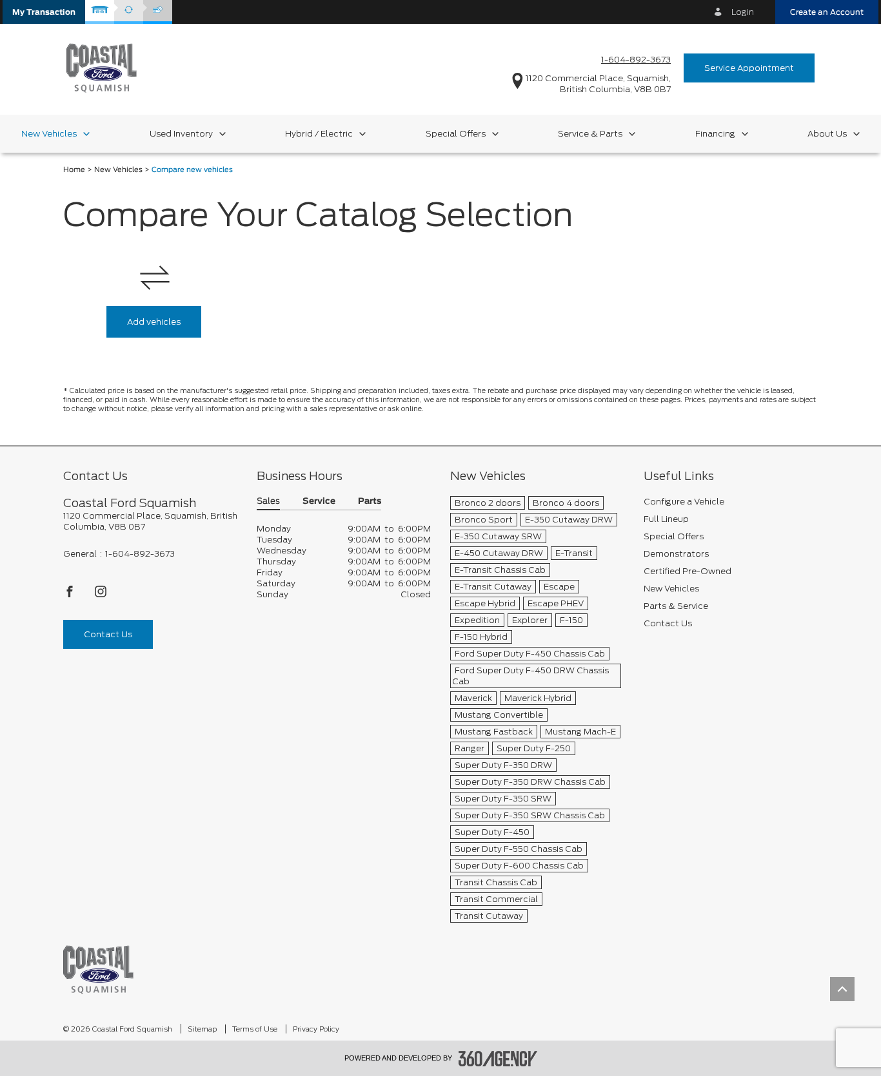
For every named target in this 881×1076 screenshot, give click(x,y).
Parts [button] (369, 501)
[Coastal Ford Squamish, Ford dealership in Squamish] (101, 67)
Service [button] (318, 501)
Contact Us (108, 634)
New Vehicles (118, 169)
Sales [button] (268, 501)
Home (74, 169)
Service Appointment (749, 68)
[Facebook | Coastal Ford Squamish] (70, 595)
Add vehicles (154, 322)
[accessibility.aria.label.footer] (498, 1058)
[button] (44, 12)
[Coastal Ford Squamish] (98, 969)
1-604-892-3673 (636, 59)
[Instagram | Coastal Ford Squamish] (100, 595)
